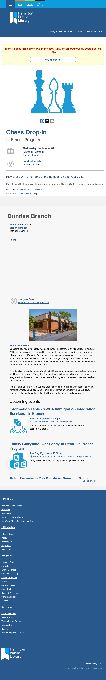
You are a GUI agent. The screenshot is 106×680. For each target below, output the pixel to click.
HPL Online (8, 527)
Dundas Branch (31, 161)
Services (6, 607)
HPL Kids (5, 509)
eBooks (62, 31)
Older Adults (6, 589)
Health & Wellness (9, 592)
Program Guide (8, 562)
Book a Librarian (8, 613)
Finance (4, 600)
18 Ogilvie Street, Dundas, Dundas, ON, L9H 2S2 (33, 301)
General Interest (8, 585)
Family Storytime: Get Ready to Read (51, 446)
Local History (40, 4)
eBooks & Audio (8, 533)
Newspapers (6, 541)
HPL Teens (6, 513)
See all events (89, 480)
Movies (4, 581)
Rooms (4, 628)
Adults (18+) (40, 189)
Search (97, 31)
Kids (20, 4)
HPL (10, 4)
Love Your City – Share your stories (17, 520)
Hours (79, 31)
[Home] (13, 653)
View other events (53, 59)
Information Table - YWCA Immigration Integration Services (53, 411)
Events (71, 31)
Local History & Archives (12, 517)
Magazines (6, 545)
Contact (88, 31)
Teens (30, 4)
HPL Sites (7, 499)
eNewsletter (6, 566)
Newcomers (6, 617)
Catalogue (52, 31)
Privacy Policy (91, 663)
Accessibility (6, 624)
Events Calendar (8, 569)
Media (4, 537)
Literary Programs (9, 577)
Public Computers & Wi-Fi (12, 632)
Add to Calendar (30, 155)
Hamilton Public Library (11, 505)
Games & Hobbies (9, 596)
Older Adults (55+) (26, 189)
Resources (6, 549)
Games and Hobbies (28, 193)
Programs (7, 555)
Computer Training (9, 573)
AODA (102, 663)
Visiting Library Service (11, 621)
